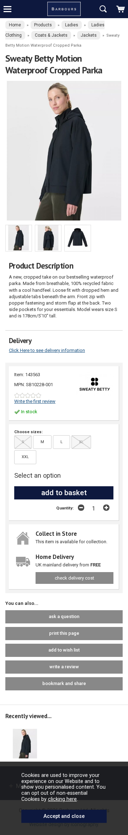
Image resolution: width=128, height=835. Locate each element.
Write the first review (34, 401)
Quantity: (65, 507)
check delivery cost (74, 578)
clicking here (62, 799)
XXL (25, 457)
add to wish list (64, 650)
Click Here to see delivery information (47, 350)
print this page (64, 633)
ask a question (64, 616)
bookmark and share (64, 683)
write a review (64, 666)
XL (81, 442)
